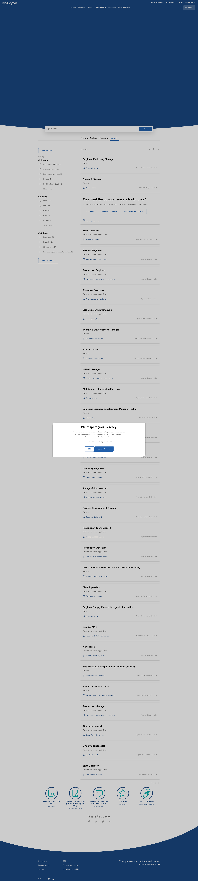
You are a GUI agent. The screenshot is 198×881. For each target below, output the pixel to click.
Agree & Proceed (104, 449)
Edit (89, 449)
